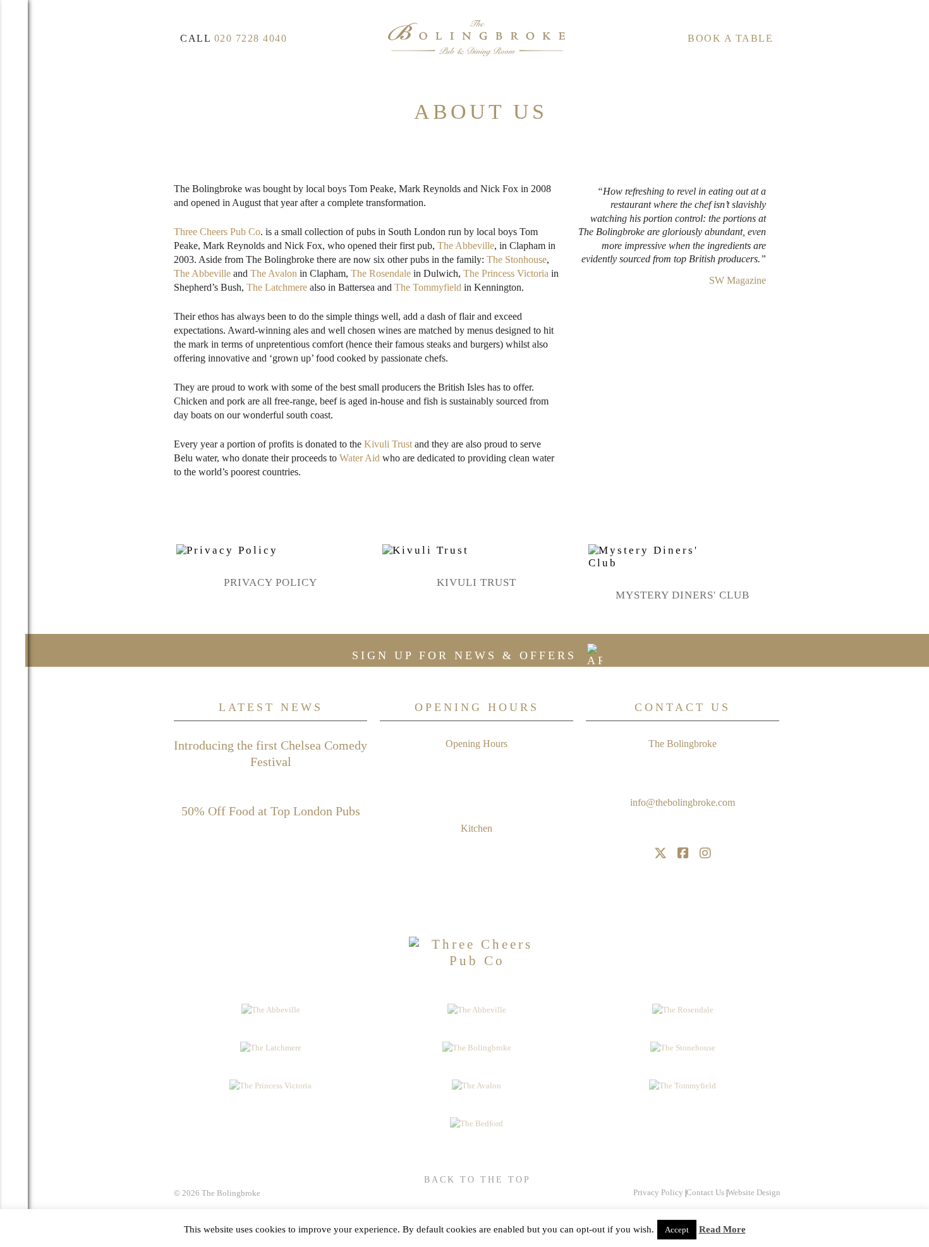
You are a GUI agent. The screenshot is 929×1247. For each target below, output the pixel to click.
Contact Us (705, 1192)
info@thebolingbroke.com (682, 802)
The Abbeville (465, 245)
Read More (722, 1229)
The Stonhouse (517, 259)
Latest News (271, 707)
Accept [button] (677, 1229)
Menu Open (14, 623)
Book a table (730, 38)
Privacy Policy (270, 582)
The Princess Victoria (506, 273)
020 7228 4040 (251, 38)
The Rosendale (381, 273)
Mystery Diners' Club (683, 595)
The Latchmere (276, 287)
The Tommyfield (427, 287)
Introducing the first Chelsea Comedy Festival (270, 753)
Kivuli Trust (476, 582)
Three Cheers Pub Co (217, 231)
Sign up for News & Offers (467, 655)
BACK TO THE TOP (477, 1179)
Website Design (753, 1192)
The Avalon (273, 273)
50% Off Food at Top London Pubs (270, 811)
